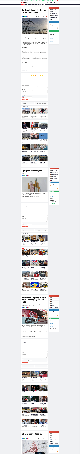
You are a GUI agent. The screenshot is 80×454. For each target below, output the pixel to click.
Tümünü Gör (53, 203)
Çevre (37, 4)
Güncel (27, 4)
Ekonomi (35, 4)
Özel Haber (40, 4)
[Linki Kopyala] (28, 16)
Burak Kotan (24, 336)
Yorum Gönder (25, 99)
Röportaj (44, 4)
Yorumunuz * (23, 89)
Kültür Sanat (47, 4)
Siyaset (32, 4)
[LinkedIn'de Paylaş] (26, 16)
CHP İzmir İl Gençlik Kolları (28, 336)
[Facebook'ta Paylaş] (22, 16)
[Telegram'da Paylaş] (25, 16)
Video (51, 2)
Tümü (46, 120)
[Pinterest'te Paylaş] (27, 16)
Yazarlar (54, 2)
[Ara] (56, 2)
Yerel (29, 4)
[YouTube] (56, 0)
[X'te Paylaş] (23, 16)
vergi (26, 70)
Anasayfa (23, 4)
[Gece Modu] (58, 2)
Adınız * (23, 86)
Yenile (23, 97)
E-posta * (36, 86)
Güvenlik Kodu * (24, 95)
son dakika (24, 70)
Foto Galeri (48, 2)
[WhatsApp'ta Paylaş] (24, 16)
